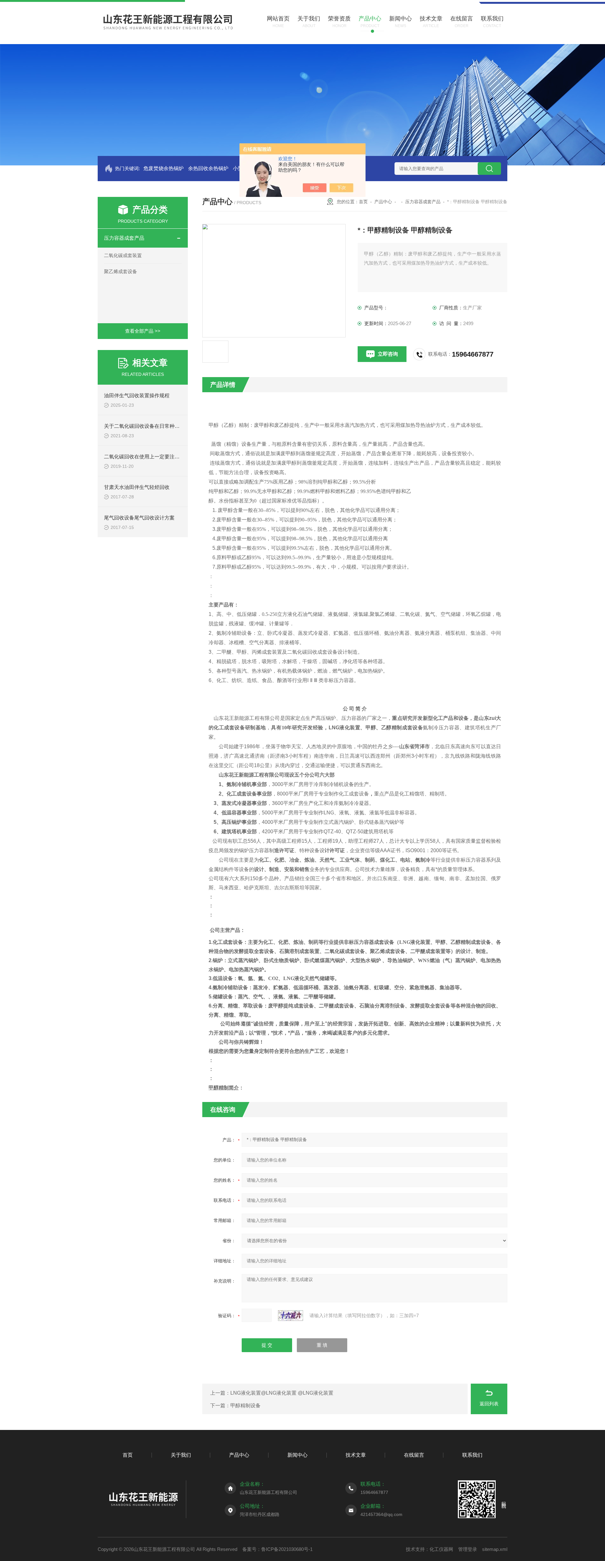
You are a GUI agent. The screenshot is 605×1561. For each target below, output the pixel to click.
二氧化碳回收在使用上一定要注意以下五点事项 (157, 456)
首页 (363, 201)
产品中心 (383, 201)
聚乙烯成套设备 (120, 271)
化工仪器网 (441, 1549)
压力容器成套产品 (124, 238)
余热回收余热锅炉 (208, 168)
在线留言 (414, 1455)
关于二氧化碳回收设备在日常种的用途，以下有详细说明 (167, 426)
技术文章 (356, 1455)
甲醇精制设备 (245, 1405)
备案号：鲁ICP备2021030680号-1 (277, 1549)
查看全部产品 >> (142, 331)
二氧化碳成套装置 (123, 255)
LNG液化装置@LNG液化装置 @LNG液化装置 (281, 1393)
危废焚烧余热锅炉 (163, 168)
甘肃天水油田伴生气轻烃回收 (137, 487)
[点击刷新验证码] (290, 1315)
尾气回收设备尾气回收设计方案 (139, 517)
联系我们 (472, 1455)
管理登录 (467, 1549)
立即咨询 (388, 354)
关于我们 (181, 1455)
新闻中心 (297, 1455)
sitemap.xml (494, 1549)
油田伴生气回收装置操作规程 (137, 395)
